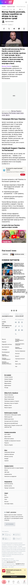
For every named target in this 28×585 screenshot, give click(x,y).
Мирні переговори (9, 399)
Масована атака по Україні (11, 403)
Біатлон (6, 501)
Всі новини (7, 375)
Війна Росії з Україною (11, 393)
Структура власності (20, 358)
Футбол (6, 497)
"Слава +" (10, 24)
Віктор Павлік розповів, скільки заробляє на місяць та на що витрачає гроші (21, 6)
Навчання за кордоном (10, 476)
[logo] (10, 2)
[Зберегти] (24, 28)
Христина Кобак (9, 21)
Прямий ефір (7, 381)
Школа (6, 470)
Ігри (16, 366)
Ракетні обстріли (8, 395)
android (6, 534)
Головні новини (8, 377)
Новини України (8, 379)
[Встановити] (14, 573)
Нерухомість (8, 481)
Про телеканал (5, 347)
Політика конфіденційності (6, 359)
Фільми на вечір (8, 456)
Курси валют (7, 436)
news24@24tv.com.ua (7, 316)
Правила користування (5, 355)
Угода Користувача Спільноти (19, 344)
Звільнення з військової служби (12, 415)
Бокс (5, 495)
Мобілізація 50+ (8, 417)
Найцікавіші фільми (9, 452)
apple (17, 534)
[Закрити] (25, 570)
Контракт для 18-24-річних (11, 421)
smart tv (6, 538)
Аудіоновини (7, 385)
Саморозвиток (8, 474)
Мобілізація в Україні (11, 413)
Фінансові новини (9, 438)
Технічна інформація (20, 351)
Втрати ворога (8, 407)
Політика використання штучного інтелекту (6, 362)
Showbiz (4, 6)
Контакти (17, 353)
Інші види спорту (8, 503)
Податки (6, 443)
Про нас (4, 339)
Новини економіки (10, 432)
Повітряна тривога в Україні (11, 401)
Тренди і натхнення (9, 488)
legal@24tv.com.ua (20, 563)
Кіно (5, 450)
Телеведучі (4, 349)
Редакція (4, 341)
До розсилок (9, 524)
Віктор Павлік (6, 66)
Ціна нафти (7, 434)
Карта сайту (18, 363)
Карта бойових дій (9, 397)
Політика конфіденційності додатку (19, 340)
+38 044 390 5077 (19, 316)
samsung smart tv (17, 538)
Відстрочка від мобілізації (11, 423)
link (15, 322)
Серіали (6, 460)
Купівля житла (8, 486)
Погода (6, 387)
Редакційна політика (7, 344)
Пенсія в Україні (8, 445)
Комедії (6, 458)
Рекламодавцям (5, 352)
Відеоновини (7, 383)
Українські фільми (9, 454)
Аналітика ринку (8, 483)
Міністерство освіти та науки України (13, 468)
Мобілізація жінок (9, 419)
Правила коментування (18, 348)
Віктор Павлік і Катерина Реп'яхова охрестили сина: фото (13, 113)
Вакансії (17, 356)
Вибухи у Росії (8, 405)
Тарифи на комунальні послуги (12, 440)
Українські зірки (11, 6)
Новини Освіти (8, 466)
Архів (16, 361)
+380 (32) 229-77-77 (10, 562)
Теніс (5, 499)
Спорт (6, 493)
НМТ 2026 (6, 472)
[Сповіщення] (26, 2)
